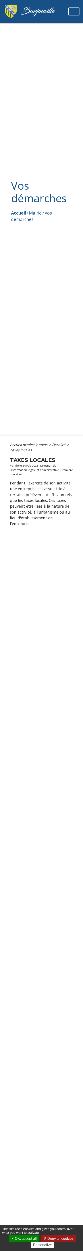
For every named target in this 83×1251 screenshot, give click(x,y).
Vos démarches (31, 216)
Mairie (35, 213)
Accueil (18, 213)
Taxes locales (21, 450)
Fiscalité (59, 444)
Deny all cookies (59, 1238)
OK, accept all (25, 1238)
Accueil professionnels (29, 444)
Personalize (42, 1245)
